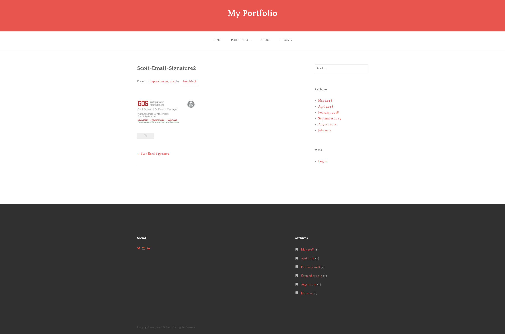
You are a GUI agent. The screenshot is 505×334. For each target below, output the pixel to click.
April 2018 (325, 106)
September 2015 (329, 118)
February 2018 (328, 112)
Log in (322, 161)
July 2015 (325, 130)
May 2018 (325, 101)
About (266, 40)
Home (217, 40)
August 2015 (327, 124)
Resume (286, 40)
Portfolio (239, 40)
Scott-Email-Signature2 (153, 154)
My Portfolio (253, 13)
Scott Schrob (189, 82)
